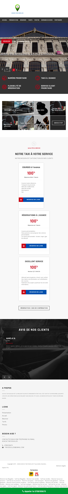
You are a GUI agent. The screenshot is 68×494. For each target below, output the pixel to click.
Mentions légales (61, 466)
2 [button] (13, 70)
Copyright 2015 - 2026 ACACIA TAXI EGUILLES (20, 464)
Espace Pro (5, 467)
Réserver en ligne (36, 292)
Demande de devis (47, 20)
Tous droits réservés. (40, 464)
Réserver (23, 20)
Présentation (13, 20)
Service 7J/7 (58, 123)
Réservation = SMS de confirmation (34, 308)
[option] (34, 47)
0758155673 (25, 41)
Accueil (4, 20)
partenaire (58, 20)
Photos (36, 20)
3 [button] (16, 70)
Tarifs (30, 20)
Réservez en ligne (33, 199)
